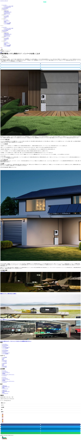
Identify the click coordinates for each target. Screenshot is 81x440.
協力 (2, 409)
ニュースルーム (6, 20)
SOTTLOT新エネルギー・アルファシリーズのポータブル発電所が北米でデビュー (15, 341)
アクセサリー (4, 31)
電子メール (5, 438)
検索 (1, 50)
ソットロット (4, 375)
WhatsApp (4, 437)
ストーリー (6, 19)
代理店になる (6, 33)
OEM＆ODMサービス (7, 34)
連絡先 (5, 21)
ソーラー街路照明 (7, 23)
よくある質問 (6, 38)
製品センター (3, 402)
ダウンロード (4, 360)
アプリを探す (4, 361)
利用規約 (3, 373)
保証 (3, 359)
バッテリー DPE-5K (7, 29)
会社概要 (2, 407)
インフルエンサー (7, 35)
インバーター (4, 27)
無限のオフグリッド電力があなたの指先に (8, 293)
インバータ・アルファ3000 (8, 28)
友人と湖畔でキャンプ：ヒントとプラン (8, 319)
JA (1, 47)
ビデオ (5, 17)
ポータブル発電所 (5, 30)
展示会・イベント (7, 36)
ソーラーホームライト (6, 347)
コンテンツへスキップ (4, 0)
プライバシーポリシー (6, 372)
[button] (40, 25)
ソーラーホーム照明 (7, 22)
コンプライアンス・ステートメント (8, 374)
